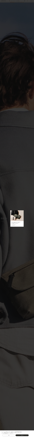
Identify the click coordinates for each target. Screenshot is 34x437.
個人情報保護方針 (6, 433)
